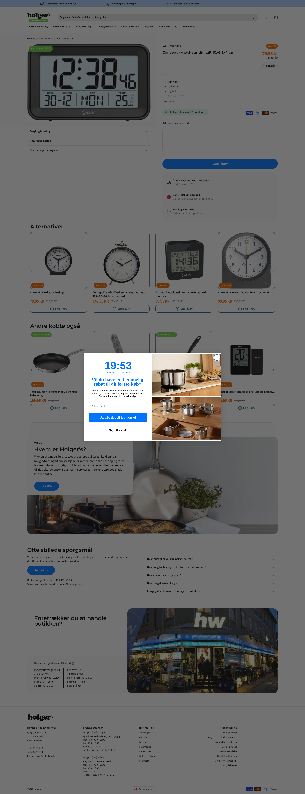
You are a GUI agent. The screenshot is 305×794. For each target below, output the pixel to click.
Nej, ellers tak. (118, 430)
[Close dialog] (217, 357)
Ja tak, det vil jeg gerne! (118, 417)
